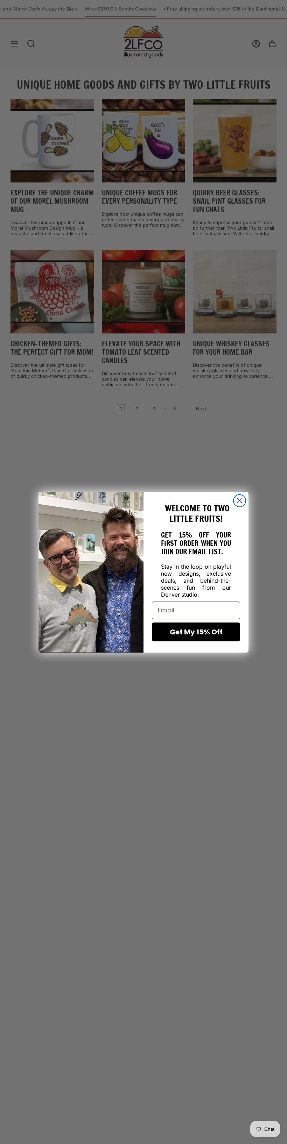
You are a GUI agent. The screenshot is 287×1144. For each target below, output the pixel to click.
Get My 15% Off (196, 632)
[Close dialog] (239, 501)
